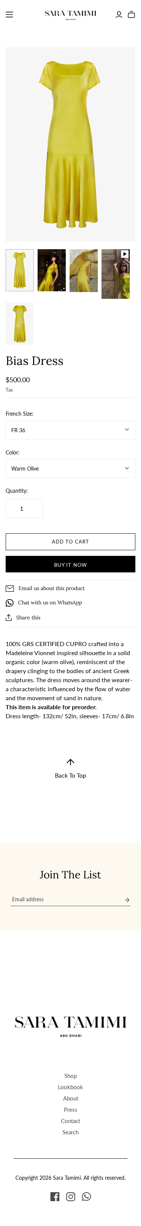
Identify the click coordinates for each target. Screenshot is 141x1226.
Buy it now (70, 565)
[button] (70, 768)
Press (70, 1109)
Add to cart (70, 542)
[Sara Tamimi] (70, 13)
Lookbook (70, 1087)
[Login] (119, 14)
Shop (70, 1075)
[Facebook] (54, 1196)
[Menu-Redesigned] (9, 14)
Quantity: (17, 490)
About (70, 1098)
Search (70, 1132)
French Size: (19, 413)
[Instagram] (70, 1196)
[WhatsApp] (86, 1196)
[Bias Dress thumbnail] (20, 270)
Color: (13, 452)
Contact (70, 1120)
